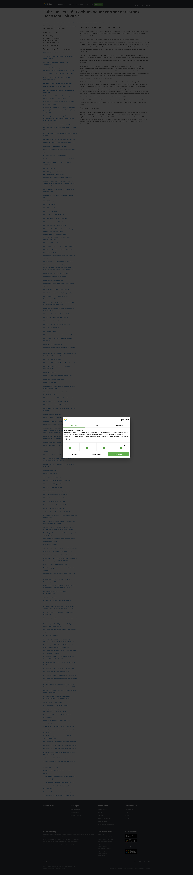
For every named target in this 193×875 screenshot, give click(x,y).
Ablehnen (74, 454)
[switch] (88, 448)
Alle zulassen (118, 454)
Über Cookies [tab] (119, 425)
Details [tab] (96, 425)
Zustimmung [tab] (74, 425)
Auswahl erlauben (96, 454)
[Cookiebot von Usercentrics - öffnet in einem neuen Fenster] (122, 420)
